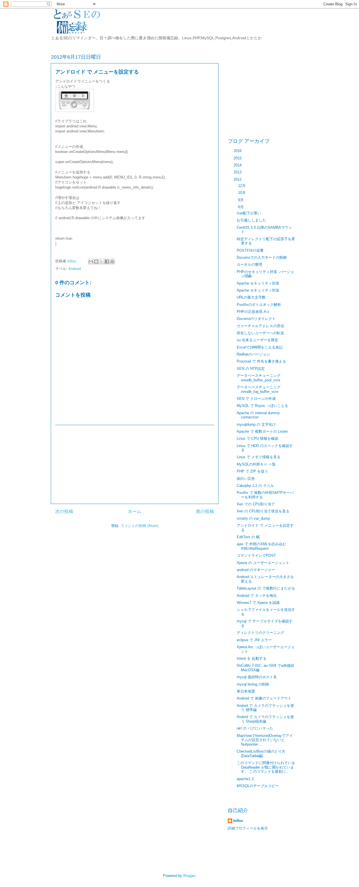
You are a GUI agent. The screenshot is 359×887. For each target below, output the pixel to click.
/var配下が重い (249, 213)
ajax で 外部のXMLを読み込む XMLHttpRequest (261, 546)
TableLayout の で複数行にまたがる (266, 588)
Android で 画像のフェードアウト (264, 698)
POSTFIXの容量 (250, 250)
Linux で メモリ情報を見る (258, 457)
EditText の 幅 (248, 537)
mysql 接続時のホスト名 (257, 677)
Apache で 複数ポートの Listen (262, 431)
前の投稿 (205, 511)
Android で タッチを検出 (257, 595)
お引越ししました (251, 220)
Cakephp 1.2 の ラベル (255, 485)
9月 (241, 200)
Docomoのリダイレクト (256, 319)
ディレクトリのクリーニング (260, 633)
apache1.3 (245, 779)
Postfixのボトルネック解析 (259, 304)
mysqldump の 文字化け (256, 424)
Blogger (189, 876)
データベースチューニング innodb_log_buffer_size (258, 389)
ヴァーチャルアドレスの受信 (260, 326)
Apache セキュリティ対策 (258, 283)
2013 (238, 172)
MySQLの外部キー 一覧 (256, 464)
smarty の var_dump (253, 518)
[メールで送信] (91, 261)
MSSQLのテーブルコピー (258, 786)
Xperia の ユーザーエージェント (263, 563)
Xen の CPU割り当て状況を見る (263, 511)
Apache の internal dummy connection (258, 415)
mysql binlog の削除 (253, 684)
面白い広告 (246, 478)
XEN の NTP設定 (251, 368)
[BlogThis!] (96, 261)
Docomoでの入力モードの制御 (262, 257)
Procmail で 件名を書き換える (261, 361)
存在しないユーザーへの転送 (260, 333)
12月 (242, 186)
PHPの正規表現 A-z (253, 312)
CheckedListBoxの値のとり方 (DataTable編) (261, 753)
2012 (238, 179)
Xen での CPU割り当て (256, 504)
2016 (238, 151)
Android (74, 269)
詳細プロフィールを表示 (248, 828)
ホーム (134, 511)
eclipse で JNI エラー (254, 640)
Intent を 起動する (251, 658)
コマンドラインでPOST (256, 555)
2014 (238, 165)
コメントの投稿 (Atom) (139, 526)
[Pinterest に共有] (112, 261)
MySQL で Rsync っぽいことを (262, 406)
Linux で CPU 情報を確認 (257, 438)
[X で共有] (101, 261)
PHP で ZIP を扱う (252, 471)
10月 (242, 193)
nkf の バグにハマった (255, 728)
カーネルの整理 (249, 264)
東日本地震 (246, 691)
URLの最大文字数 (251, 297)
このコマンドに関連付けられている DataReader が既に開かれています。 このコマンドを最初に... (266, 767)
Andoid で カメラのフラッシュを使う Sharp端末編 (265, 719)
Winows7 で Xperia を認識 (258, 602)
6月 (241, 207)
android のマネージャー (256, 570)
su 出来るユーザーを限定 (257, 340)
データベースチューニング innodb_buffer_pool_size (258, 377)
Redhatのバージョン (253, 354)
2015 (238, 158)
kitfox (72, 261)
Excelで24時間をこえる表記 (260, 347)
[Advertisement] (135, 464)
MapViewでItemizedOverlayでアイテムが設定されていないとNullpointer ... (265, 740)
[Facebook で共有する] (107, 261)
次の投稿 (64, 511)
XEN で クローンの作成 (256, 398)
